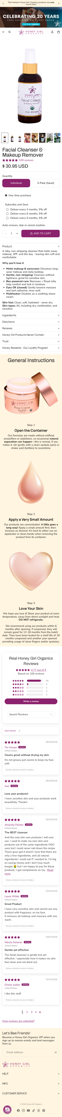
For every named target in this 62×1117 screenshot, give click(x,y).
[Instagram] (23, 1110)
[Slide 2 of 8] (12, 138)
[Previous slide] (3, 3)
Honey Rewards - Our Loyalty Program (25, 347)
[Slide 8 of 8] (57, 138)
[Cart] (58, 32)
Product (7, 246)
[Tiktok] (33, 1110)
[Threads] (38, 1110)
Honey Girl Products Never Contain (23, 334)
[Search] (9, 32)
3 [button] (31, 1012)
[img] (12, 742)
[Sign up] (55, 1052)
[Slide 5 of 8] (35, 138)
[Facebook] (18, 1110)
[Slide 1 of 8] (5, 138)
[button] (18, 681)
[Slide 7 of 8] (50, 138)
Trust (5, 341)
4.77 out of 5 (38, 670)
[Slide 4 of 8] (27, 138)
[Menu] (3, 32)
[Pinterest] (43, 1110)
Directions (8, 321)
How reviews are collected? (18, 1021)
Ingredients (9, 315)
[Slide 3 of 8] (20, 138)
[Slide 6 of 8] (42, 138)
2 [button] (27, 1012)
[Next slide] (59, 3)
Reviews (7, 328)
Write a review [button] (31, 701)
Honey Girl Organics (34, 1104)
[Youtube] (28, 1110)
